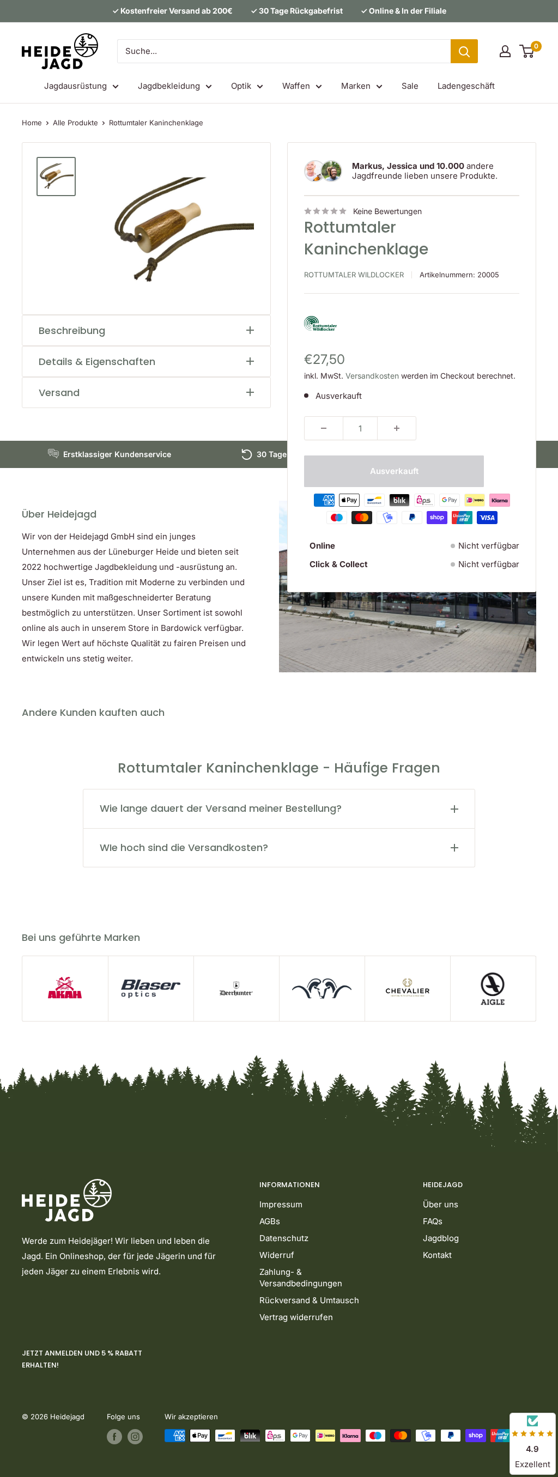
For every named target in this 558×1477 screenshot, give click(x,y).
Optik (241, 86)
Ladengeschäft (466, 86)
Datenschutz (283, 1238)
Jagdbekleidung (169, 86)
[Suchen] (464, 51)
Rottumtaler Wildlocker (354, 274)
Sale (410, 86)
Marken (356, 86)
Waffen (296, 86)
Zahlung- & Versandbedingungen (300, 1277)
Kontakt (437, 1255)
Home (32, 122)
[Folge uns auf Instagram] (135, 1436)
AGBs (269, 1221)
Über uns (440, 1204)
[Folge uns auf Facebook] (114, 1436)
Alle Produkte (75, 122)
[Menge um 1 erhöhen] (397, 428)
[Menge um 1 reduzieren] (324, 428)
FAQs (432, 1221)
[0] (527, 51)
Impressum (280, 1204)
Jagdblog (441, 1238)
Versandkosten (372, 375)
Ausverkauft (394, 471)
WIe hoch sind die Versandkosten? (184, 847)
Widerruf (276, 1255)
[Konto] (505, 51)
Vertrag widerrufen (296, 1317)
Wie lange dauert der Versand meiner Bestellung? (221, 808)
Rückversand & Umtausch (309, 1300)
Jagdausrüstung (75, 86)
